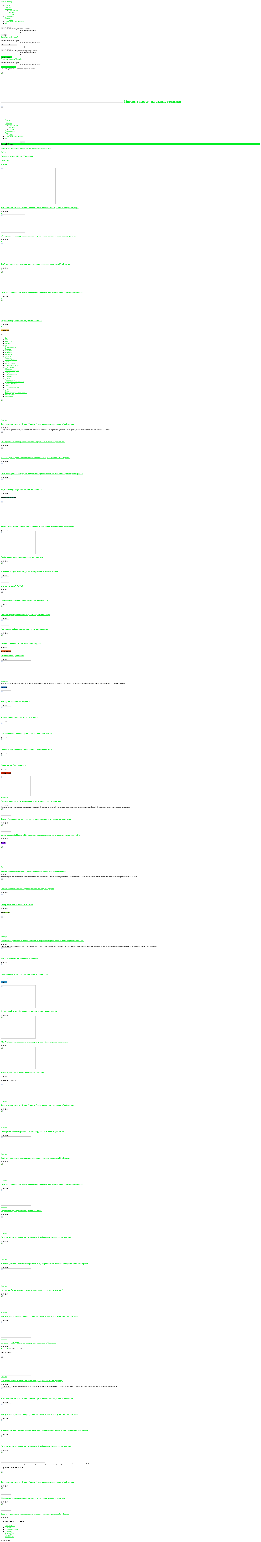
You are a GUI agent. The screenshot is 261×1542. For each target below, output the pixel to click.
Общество (8, 9)
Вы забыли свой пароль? (9, 37)
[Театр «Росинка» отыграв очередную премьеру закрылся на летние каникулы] (6, 815)
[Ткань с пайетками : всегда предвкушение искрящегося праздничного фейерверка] (16, 522)
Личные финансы (11, 360)
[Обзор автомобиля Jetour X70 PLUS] (6, 901)
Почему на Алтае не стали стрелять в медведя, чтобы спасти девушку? (32, 1290)
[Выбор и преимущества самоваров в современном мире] (5, 611)
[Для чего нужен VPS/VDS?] (5, 582)
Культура (12, 12)
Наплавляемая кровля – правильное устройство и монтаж (27, 733)
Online (3, 152)
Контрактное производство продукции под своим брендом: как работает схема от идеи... (40, 1316)
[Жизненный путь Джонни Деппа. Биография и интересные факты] (5, 567)
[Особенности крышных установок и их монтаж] (18, 553)
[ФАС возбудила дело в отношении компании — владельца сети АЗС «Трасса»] (13, 260)
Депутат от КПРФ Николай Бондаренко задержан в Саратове (28, 1343)
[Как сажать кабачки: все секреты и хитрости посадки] (5, 625)
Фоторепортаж (10, 394)
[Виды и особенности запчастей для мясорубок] (5, 639)
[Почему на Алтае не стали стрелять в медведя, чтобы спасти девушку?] (16, 1284)
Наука (7, 361)
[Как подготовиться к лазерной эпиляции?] (6, 954)
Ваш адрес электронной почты (30, 42)
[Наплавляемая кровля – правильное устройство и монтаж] (6, 729)
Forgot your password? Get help (11, 59)
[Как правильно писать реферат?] (6, 697)
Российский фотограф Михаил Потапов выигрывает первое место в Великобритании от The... (42, 941)
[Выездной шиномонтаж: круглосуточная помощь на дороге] (6, 885)
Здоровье (8, 18)
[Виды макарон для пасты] (16, 680)
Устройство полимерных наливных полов (19, 717)
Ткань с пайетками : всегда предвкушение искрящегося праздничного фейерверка (37, 526)
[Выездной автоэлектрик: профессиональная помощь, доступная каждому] (16, 865)
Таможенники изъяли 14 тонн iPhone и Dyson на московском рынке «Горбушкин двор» (40, 208)
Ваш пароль (24, 33)
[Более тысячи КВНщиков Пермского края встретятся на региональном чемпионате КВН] (6, 831)
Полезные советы (11, 374)
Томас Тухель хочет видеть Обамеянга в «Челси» (22, 1073)
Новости (8, 7)
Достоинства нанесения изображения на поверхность (24, 600)
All (6, 338)
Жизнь (7, 343)
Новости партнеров (12, 365)
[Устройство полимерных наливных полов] (6, 713)
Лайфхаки (8, 358)
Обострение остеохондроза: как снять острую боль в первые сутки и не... (33, 442)
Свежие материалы (11, 383)
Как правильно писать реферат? (15, 701)
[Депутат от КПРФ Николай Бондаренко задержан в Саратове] (16, 1337)
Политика (8, 376)
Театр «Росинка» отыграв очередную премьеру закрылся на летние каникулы (36, 819)
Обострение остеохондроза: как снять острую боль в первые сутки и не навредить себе (39, 236)
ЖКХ (7, 23)
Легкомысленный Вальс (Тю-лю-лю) (17, 156)
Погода (11, 14)
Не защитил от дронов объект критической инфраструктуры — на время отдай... (37, 1237)
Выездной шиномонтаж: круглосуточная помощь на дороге (27, 889)
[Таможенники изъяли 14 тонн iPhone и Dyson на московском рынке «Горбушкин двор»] (28, 204)
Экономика (9, 396)
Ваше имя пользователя (28, 31)
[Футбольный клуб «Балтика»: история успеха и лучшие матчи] (18, 1007)
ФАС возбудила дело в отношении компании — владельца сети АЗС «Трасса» (35, 264)
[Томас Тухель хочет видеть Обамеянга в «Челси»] (18, 1068)
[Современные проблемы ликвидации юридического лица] (6, 745)
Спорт (11, 20)
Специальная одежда (12, 387)
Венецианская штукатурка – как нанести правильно (24, 974)
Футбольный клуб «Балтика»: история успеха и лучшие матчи (29, 1011)
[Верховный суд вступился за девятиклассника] (13, 317)
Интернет (8, 351)
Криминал (8, 352)
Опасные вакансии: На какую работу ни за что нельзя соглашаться (31, 801)
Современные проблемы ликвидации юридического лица (26, 749)
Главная (7, 5)
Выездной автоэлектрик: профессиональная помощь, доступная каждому (33, 871)
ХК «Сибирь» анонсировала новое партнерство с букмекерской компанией (34, 1042)
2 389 (6, 1348)
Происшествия (10, 16)
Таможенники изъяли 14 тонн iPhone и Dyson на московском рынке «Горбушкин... (37, 424)
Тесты (7, 391)
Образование (13, 11)
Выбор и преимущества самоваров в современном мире (25, 615)
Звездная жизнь (10, 347)
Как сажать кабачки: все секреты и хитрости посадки (24, 629)
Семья (7, 385)
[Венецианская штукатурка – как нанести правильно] (6, 970)
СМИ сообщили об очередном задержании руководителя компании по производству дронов (42, 292)
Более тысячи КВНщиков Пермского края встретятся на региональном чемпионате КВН (40, 835)
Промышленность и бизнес (14, 21)
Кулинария (8, 354)
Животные (8, 341)
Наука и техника (10, 363)
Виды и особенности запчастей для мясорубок (21, 643)
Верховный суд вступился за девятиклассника (21, 321)
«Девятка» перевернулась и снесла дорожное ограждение (26, 148)
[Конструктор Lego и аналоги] (6, 761)
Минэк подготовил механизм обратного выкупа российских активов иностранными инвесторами (44, 1263)
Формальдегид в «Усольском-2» (16, 393)
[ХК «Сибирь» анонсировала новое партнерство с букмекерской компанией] (18, 1038)
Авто (6, 340)
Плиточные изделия (12, 371)
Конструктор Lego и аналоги (14, 765)
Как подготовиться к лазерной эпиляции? (19, 958)
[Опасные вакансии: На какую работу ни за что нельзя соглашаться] (16, 795)
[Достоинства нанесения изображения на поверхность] (5, 596)
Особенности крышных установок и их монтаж (22, 557)
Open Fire (5, 160)
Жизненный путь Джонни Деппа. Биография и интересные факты (30, 571)
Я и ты (4, 164)
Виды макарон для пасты (12, 656)
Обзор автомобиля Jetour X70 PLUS (17, 905)
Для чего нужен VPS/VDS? (12, 586)
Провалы (8, 378)
